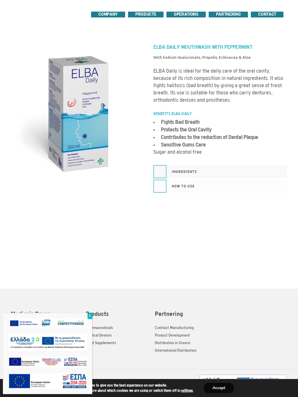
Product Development (172, 335)
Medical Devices (99, 335)
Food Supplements (101, 343)
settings (187, 391)
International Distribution (175, 350)
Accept (218, 388)
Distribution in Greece (172, 343)
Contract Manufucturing (174, 328)
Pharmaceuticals (99, 328)
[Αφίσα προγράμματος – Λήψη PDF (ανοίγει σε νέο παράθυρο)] (47, 321)
